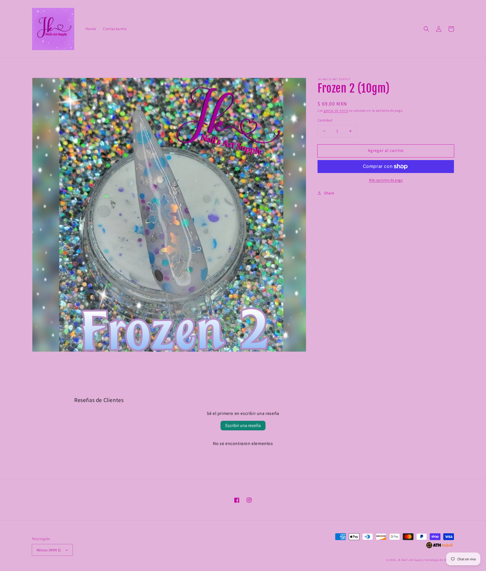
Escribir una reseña (243, 425)
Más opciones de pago (385, 180)
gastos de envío (336, 110)
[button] (426, 29)
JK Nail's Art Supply (410, 560)
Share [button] (329, 192)
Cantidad (325, 120)
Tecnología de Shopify (439, 560)
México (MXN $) (49, 550)
